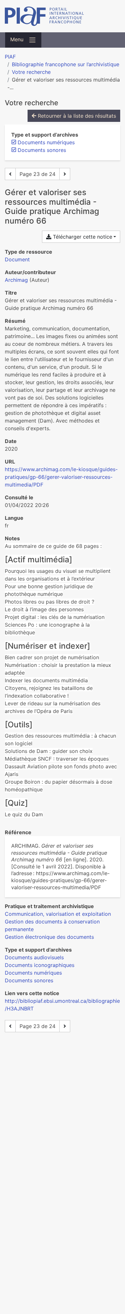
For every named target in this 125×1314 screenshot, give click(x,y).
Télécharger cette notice (81, 237)
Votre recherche (31, 72)
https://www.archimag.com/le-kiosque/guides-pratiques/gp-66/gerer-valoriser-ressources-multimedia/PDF (61, 477)
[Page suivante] (64, 174)
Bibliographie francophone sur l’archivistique (65, 64)
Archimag (16, 280)
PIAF (10, 56)
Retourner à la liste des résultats (76, 116)
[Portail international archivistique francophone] (62, 16)
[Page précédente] (10, 174)
